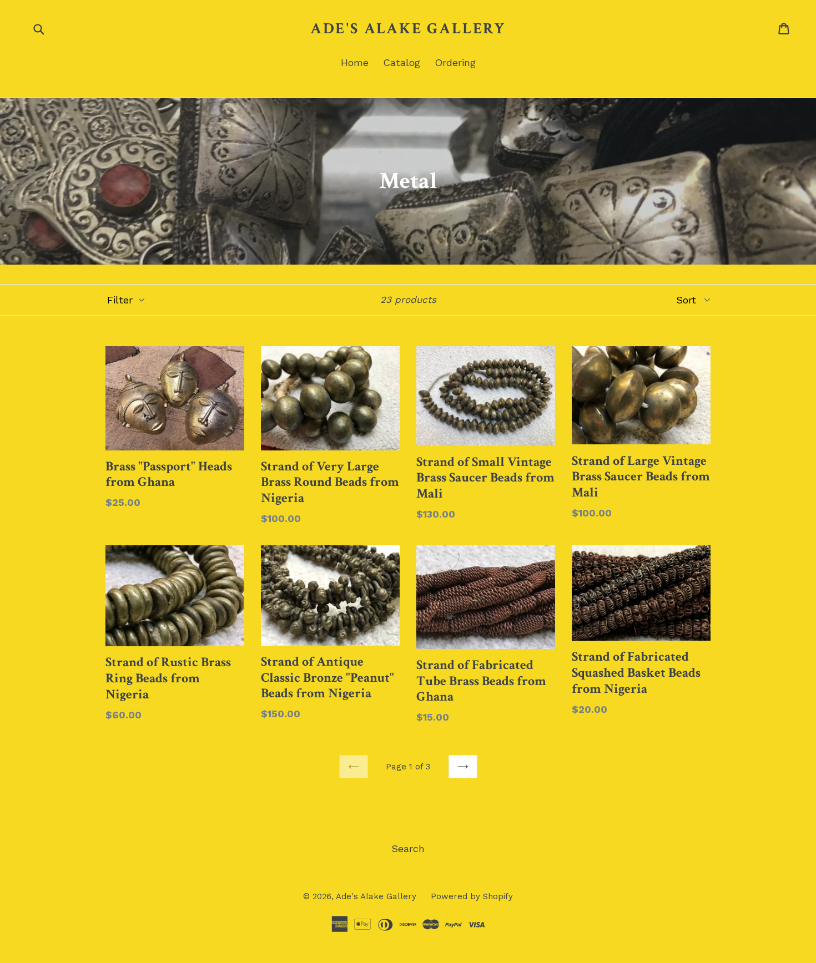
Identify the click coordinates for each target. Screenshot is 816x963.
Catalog (401, 62)
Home (355, 62)
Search (408, 848)
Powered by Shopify (472, 896)
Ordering (455, 62)
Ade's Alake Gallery (408, 28)
